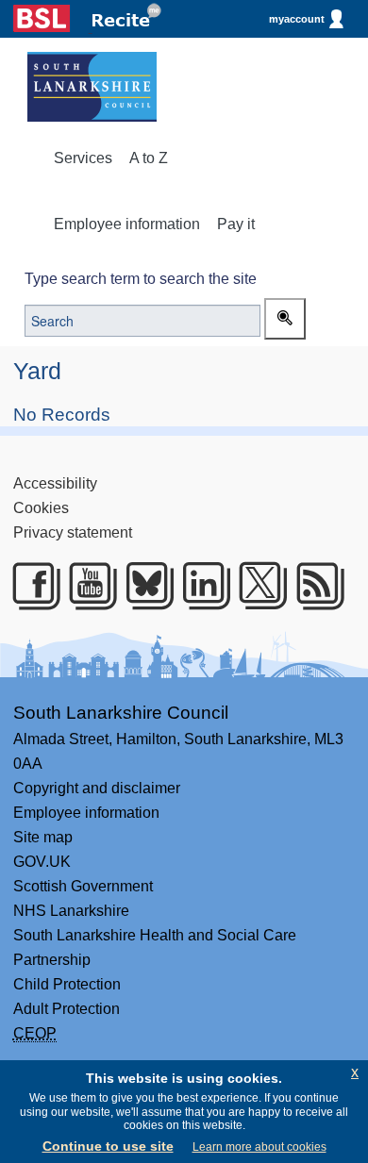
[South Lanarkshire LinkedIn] (200, 585)
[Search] (285, 319)
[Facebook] (30, 585)
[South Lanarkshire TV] (87, 585)
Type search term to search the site (141, 279)
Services (83, 158)
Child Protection (67, 984)
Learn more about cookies (259, 1147)
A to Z (148, 158)
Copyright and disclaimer (96, 788)
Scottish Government (83, 886)
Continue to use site (108, 1146)
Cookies (41, 508)
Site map (43, 837)
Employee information (127, 224)
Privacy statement (72, 532)
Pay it (236, 224)
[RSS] (314, 585)
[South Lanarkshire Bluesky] (143, 585)
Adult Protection (66, 1009)
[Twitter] (257, 585)
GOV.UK (42, 862)
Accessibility (55, 483)
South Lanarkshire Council (120, 713)
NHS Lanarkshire (71, 911)
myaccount (297, 19)
